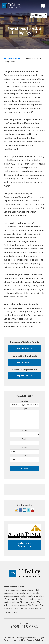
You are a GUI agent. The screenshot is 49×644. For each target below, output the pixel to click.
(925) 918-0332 (24, 545)
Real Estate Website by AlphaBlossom (32, 640)
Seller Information (15, 58)
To (24, 455)
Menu (43, 7)
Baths (24, 439)
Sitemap (15, 640)
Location (24, 401)
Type (24, 408)
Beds (24, 430)
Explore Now (23, 348)
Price (24, 448)
